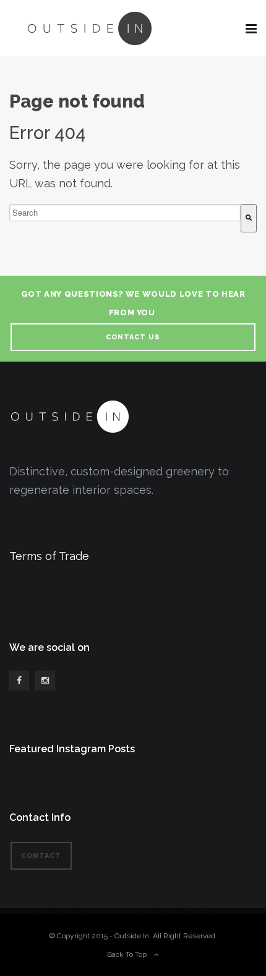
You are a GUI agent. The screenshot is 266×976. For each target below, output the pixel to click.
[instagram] (45, 680)
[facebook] (19, 680)
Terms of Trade (49, 556)
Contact (41, 856)
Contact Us (133, 337)
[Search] (249, 218)
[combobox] (125, 212)
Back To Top (127, 954)
